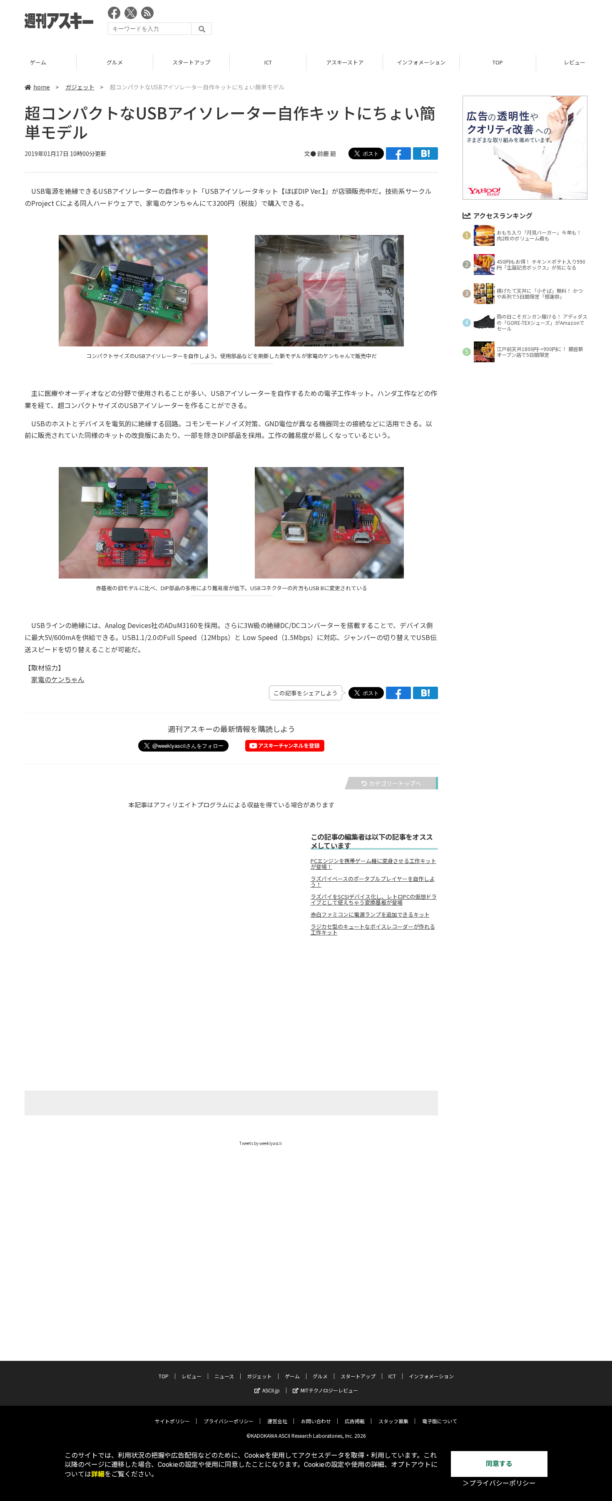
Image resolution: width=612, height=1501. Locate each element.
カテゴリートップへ (395, 783)
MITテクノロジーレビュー (329, 1390)
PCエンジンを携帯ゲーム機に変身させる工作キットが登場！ (373, 864)
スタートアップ (191, 62)
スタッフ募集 (393, 1420)
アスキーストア (344, 62)
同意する (499, 1464)
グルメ (115, 62)
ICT (268, 62)
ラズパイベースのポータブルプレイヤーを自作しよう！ (373, 882)
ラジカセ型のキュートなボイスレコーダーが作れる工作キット (373, 929)
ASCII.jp (271, 1390)
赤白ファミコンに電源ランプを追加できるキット (370, 914)
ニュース (224, 1376)
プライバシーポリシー (229, 1420)
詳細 (97, 1474)
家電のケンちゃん (58, 679)
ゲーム (38, 62)
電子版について (439, 1420)
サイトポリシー (172, 1420)
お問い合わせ (316, 1420)
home (41, 87)
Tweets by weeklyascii (260, 1143)
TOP (498, 62)
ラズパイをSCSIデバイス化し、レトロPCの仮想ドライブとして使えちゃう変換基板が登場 (374, 899)
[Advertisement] (435, 23)
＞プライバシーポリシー (499, 1483)
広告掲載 (355, 1420)
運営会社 (277, 1420)
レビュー (192, 1376)
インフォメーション (421, 62)
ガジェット (80, 87)
